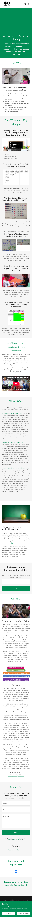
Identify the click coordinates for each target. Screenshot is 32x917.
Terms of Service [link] (17, 839)
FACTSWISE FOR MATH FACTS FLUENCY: (15, 468)
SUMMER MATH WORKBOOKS (12, 413)
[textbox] (16, 581)
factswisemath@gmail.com (10, 543)
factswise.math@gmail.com (16, 776)
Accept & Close (23, 913)
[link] (7, 4)
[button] (28, 4)
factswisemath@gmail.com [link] (16, 850)
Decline (8, 913)
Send (16, 832)
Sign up (16, 588)
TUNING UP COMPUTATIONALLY (12, 443)
